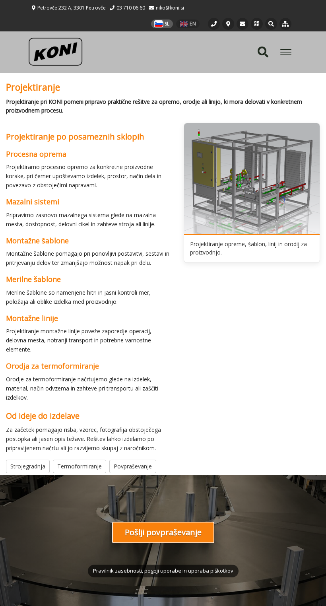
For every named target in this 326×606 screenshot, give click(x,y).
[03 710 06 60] (214, 24)
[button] (257, 24)
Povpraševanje (133, 466)
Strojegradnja (27, 466)
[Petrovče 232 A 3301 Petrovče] (228, 24)
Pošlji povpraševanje (163, 532)
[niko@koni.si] (242, 24)
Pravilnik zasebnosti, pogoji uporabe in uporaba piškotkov (163, 570)
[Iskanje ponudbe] (271, 24)
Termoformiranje (79, 466)
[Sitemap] (285, 24)
